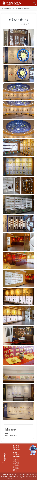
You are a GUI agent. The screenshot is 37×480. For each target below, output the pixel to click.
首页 (14, 8)
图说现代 (27, 8)
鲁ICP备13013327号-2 (22, 476)
